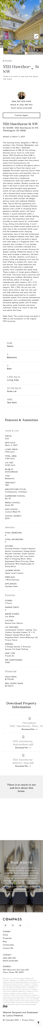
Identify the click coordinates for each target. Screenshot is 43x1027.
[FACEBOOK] (5, 925)
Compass (13, 980)
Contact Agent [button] (21, 115)
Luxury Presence (14, 1015)
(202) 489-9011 (26, 105)
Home (5, 935)
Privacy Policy (28, 1020)
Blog (5, 941)
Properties (7, 938)
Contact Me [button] (21, 889)
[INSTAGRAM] (12, 925)
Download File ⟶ (23, 744)
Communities (8, 945)
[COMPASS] (27, 925)
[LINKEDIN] (20, 925)
